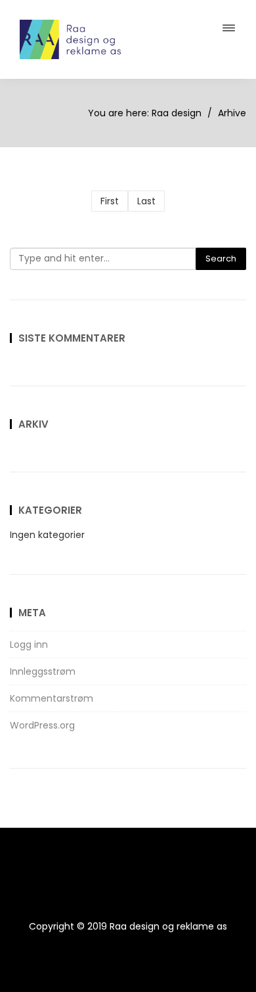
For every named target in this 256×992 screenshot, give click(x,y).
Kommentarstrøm (51, 698)
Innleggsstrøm (42, 671)
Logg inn (29, 644)
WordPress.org (42, 725)
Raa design (177, 113)
